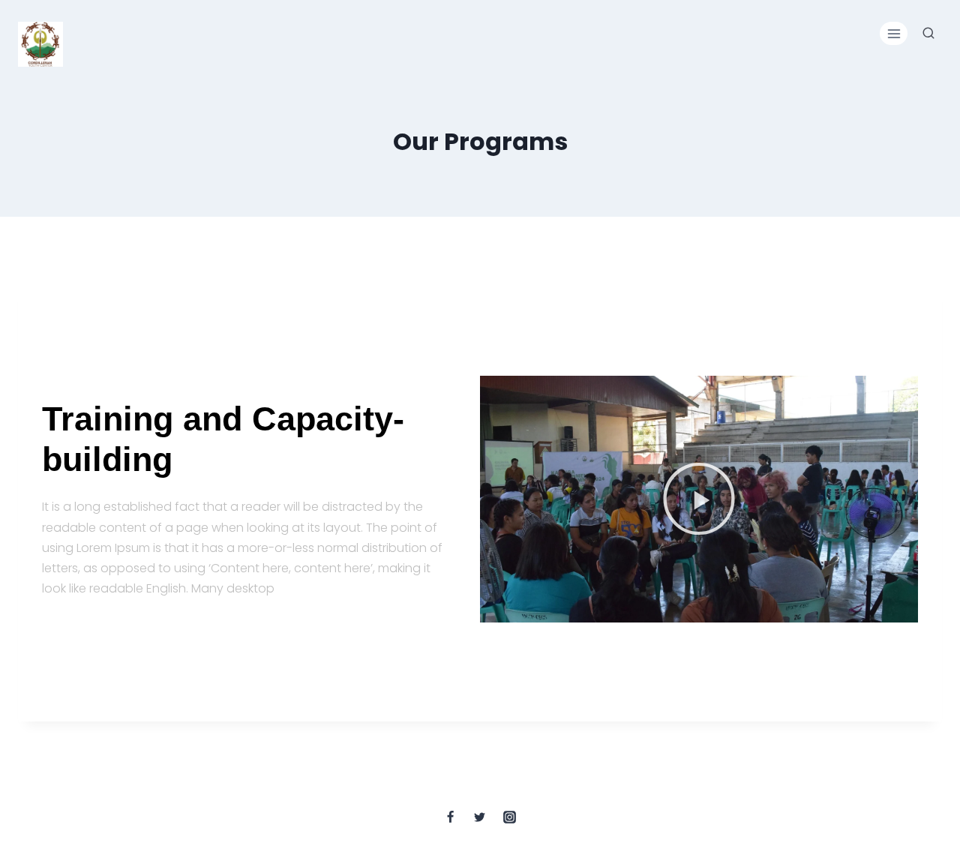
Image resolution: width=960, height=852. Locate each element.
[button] (699, 498)
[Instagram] (509, 817)
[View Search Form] (928, 33)
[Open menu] (894, 33)
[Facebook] (451, 817)
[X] (480, 817)
